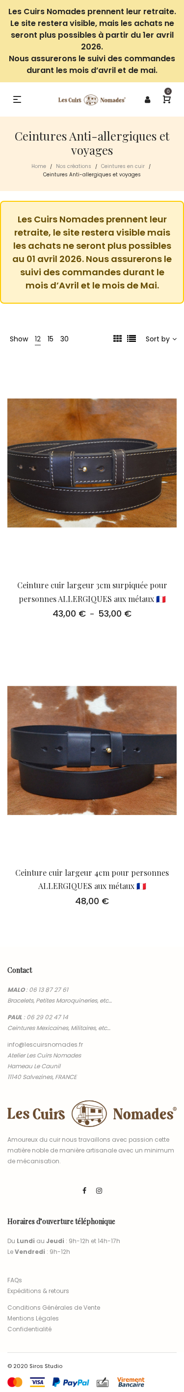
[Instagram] (99, 1191)
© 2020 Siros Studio (34, 1366)
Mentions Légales (33, 1318)
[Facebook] (84, 1191)
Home (38, 166)
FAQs (14, 1280)
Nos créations (73, 166)
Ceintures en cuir (123, 166)
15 (50, 339)
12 (38, 339)
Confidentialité (29, 1329)
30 (64, 339)
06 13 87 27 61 (48, 989)
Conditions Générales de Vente (53, 1307)
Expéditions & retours (38, 1291)
